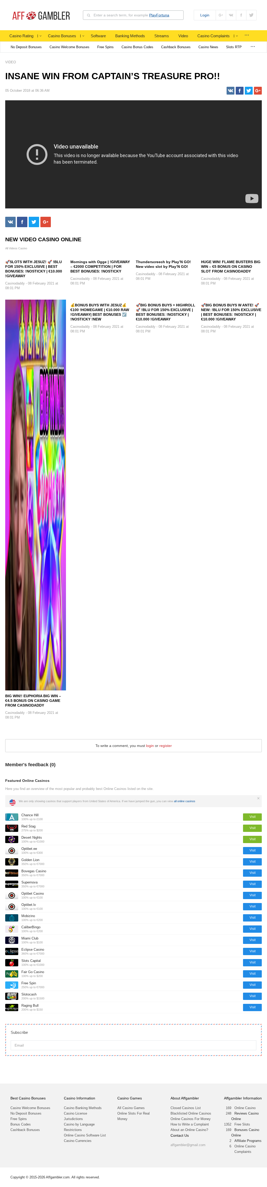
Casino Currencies (78, 1141)
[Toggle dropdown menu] (40, 36)
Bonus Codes (20, 1124)
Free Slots (242, 1124)
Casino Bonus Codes (137, 47)
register (165, 746)
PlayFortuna (159, 15)
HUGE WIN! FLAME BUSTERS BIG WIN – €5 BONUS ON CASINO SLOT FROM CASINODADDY (230, 266)
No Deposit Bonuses (26, 47)
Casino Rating (21, 36)
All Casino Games (131, 1108)
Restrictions (73, 1130)
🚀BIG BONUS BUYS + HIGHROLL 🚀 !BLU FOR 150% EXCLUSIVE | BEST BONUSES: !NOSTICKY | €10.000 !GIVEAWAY (165, 312)
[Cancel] (258, 798)
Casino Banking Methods (83, 1108)
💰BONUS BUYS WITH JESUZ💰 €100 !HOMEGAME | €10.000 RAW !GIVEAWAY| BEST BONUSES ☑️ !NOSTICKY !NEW (99, 312)
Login (204, 15)
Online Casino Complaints (245, 1149)
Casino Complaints (213, 36)
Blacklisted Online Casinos (191, 1113)
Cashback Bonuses (176, 47)
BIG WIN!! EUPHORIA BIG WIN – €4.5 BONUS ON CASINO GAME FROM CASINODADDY (33, 700)
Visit (253, 817)
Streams (161, 36)
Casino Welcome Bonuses (69, 47)
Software (98, 36)
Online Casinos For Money (191, 1119)
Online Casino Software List (85, 1135)
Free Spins (105, 47)
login (150, 746)
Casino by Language (79, 1124)
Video (183, 36)
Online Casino (245, 1108)
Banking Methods (130, 36)
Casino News (208, 47)
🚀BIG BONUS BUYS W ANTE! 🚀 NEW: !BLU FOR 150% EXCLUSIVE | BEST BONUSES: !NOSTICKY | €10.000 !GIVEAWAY (231, 312)
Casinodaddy (15, 283)
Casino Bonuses (62, 36)
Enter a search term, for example (131, 15)
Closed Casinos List (186, 1108)
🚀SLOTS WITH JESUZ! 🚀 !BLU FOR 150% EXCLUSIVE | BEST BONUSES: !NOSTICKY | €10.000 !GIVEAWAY (33, 269)
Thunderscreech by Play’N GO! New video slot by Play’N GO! (163, 264)
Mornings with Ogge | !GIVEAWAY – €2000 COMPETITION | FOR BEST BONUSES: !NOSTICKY (100, 266)
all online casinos (184, 801)
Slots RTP (234, 47)
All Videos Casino (16, 248)
